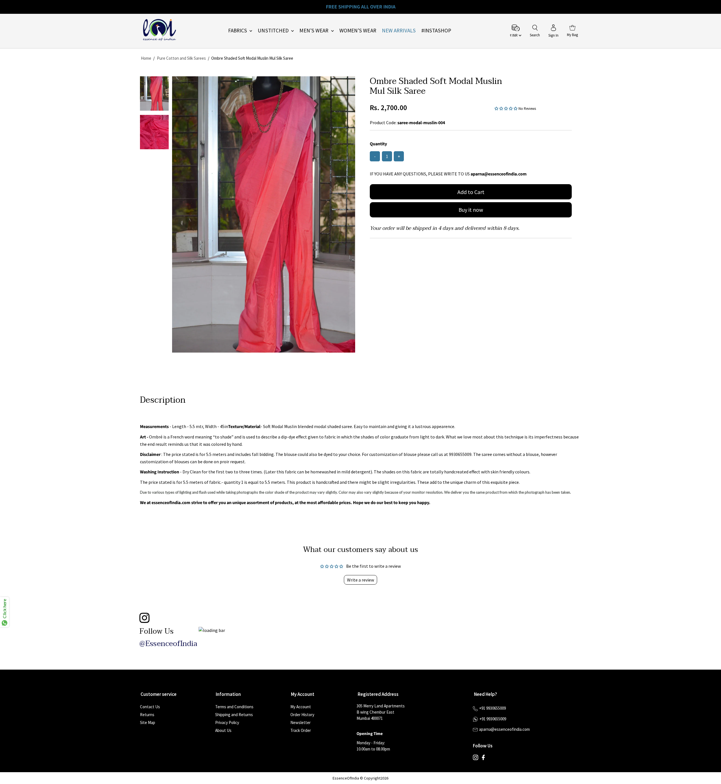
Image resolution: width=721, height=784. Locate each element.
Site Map (147, 722)
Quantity (378, 144)
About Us (223, 730)
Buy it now (471, 209)
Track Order (300, 730)
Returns (147, 714)
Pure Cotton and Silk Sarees (181, 58)
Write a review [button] (360, 580)
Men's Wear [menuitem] (314, 30)
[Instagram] (475, 758)
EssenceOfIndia (346, 778)
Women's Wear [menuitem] (357, 30)
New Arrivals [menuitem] (399, 30)
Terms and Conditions (234, 706)
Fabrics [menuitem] (238, 30)
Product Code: (383, 122)
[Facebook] (483, 758)
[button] (507, 108)
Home (146, 58)
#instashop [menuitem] (436, 30)
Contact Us (150, 706)
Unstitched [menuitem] (274, 30)
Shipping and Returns (234, 714)
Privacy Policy (227, 722)
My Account (300, 706)
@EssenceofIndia (168, 644)
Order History (302, 714)
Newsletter (300, 722)
